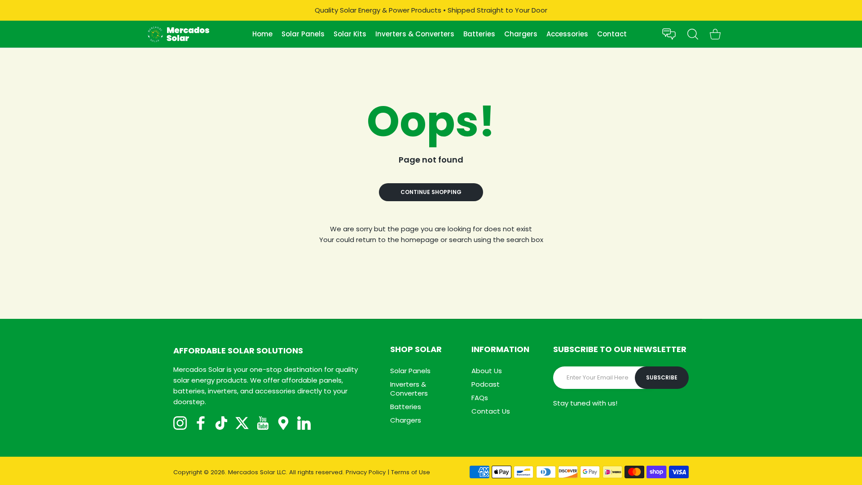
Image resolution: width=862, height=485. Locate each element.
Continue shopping (431, 192)
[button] (669, 34)
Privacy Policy (366, 472)
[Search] (693, 34)
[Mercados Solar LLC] (178, 34)
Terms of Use (410, 472)
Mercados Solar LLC (257, 472)
